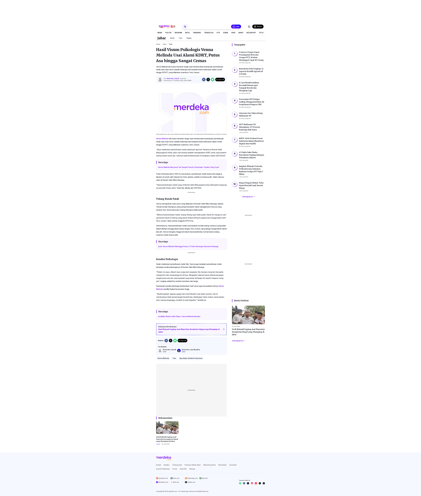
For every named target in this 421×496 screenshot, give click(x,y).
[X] (248, 483)
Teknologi (208, 33)
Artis (187, 33)
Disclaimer (233, 465)
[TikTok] (260, 483)
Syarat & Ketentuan (163, 469)
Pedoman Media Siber (193, 465)
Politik (168, 33)
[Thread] (264, 483)
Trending (197, 33)
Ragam (189, 38)
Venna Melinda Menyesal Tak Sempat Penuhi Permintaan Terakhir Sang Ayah (188, 167)
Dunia (225, 33)
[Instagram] (252, 483)
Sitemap (192, 469)
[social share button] (204, 79)
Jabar (161, 38)
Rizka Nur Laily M (173, 78)
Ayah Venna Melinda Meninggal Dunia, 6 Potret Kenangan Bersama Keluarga (188, 246)
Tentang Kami (177, 465)
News (159, 33)
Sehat (240, 33)
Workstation (222, 465)
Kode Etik (183, 469)
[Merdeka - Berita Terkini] (167, 26)
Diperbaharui (177, 80)
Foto (261, 33)
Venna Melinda (162, 138)
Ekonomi (178, 33)
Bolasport (251, 33)
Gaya (233, 33)
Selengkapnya (247, 197)
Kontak (158, 465)
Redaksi (166, 465)
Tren (180, 38)
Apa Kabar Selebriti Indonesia (191, 358)
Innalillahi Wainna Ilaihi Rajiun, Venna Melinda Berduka (179, 316)
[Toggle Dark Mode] (249, 27)
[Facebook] (244, 483)
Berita (172, 38)
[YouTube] (256, 483)
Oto (218, 33)
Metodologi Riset (209, 465)
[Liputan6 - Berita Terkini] (163, 458)
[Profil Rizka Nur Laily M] (160, 79)
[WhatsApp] (240, 483)
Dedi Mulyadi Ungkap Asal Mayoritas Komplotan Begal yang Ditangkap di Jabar (167, 439)
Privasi (174, 469)
